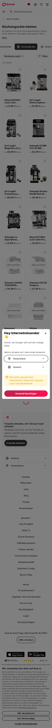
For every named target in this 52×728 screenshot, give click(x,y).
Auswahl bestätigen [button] (26, 393)
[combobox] (26, 358)
